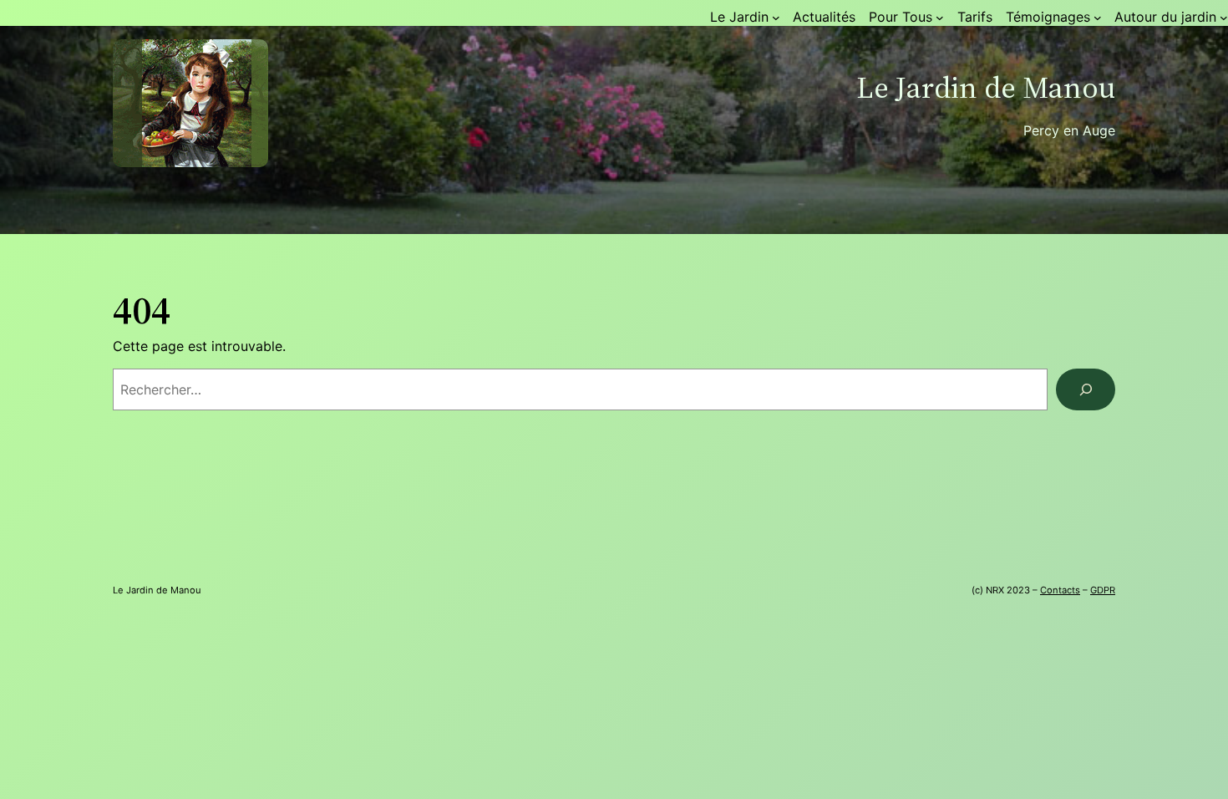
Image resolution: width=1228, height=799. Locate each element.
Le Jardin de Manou (985, 87)
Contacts (1060, 590)
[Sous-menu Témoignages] (1098, 17)
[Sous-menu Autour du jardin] (1224, 17)
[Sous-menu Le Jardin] (776, 17)
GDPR (1102, 590)
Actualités (824, 16)
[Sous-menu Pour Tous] (940, 17)
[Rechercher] (1085, 389)
